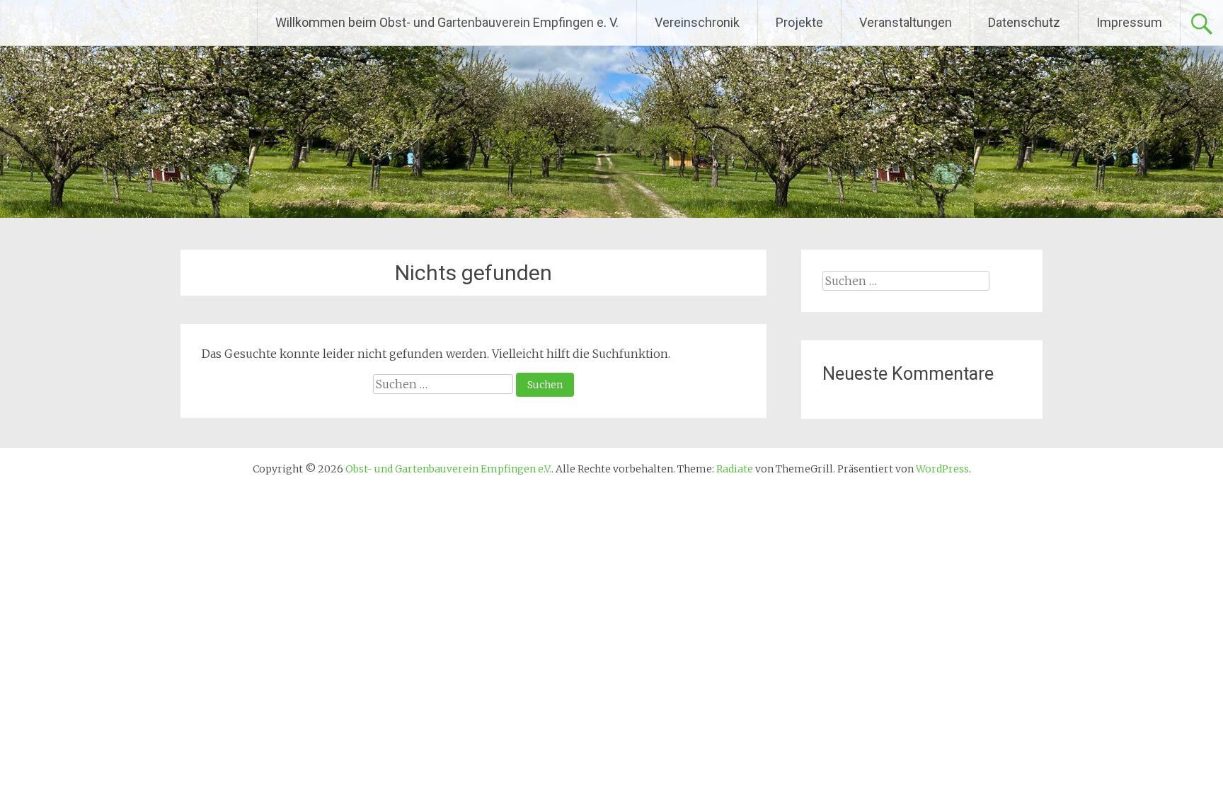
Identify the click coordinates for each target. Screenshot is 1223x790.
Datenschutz (1024, 22)
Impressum (1129, 22)
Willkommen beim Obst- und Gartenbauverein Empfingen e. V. (447, 22)
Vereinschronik (697, 22)
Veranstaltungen (905, 22)
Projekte (799, 22)
